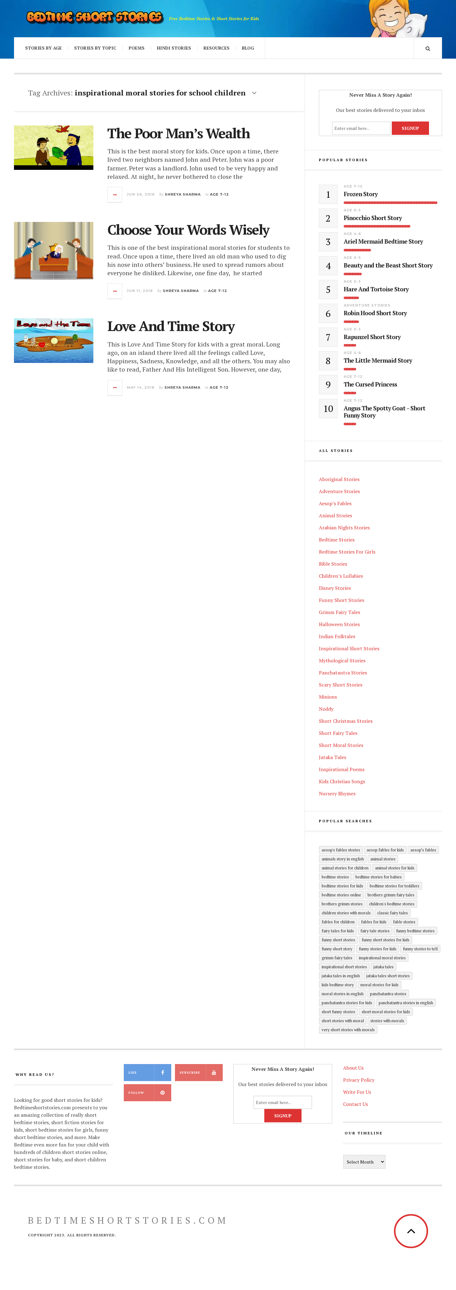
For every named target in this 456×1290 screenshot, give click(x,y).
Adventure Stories (367, 305)
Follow (136, 1093)
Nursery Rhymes (337, 793)
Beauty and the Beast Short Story (388, 265)
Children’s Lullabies (341, 575)
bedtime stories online (341, 895)
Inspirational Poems (341, 769)
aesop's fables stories (341, 850)
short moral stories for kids (386, 1011)
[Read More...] (115, 194)
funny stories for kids (377, 949)
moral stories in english (343, 993)
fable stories (404, 922)
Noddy (326, 708)
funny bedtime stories (415, 931)
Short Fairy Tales (338, 733)
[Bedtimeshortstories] (94, 18)
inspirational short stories (344, 967)
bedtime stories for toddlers (394, 886)
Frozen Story (361, 194)
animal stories (383, 859)
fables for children (338, 922)
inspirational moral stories (382, 958)
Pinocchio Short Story (373, 218)
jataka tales (383, 967)
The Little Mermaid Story (378, 360)
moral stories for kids (379, 984)
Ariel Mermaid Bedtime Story (383, 241)
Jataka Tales (332, 757)
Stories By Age (43, 48)
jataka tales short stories (388, 976)
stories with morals (387, 1020)
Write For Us (357, 1092)
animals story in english (343, 859)
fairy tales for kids (338, 931)
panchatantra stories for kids (347, 1002)
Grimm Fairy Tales (339, 612)
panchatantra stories (388, 993)
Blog (248, 48)
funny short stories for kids (385, 940)
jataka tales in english (341, 976)
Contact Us (355, 1104)
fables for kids (374, 922)
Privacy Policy (358, 1079)
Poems (137, 48)
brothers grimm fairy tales (391, 895)
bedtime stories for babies (378, 877)
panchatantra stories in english (406, 1002)
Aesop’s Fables (335, 503)
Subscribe (190, 1073)
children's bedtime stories (391, 904)
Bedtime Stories (337, 539)
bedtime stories (335, 877)
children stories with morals (346, 913)
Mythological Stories (342, 660)
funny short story (337, 949)
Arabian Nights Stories (344, 527)
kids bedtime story (338, 984)
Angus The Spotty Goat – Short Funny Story (384, 412)
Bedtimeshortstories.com (128, 1220)
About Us (353, 1067)
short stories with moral (343, 1020)
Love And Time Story (170, 325)
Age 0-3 (352, 210)
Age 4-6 (352, 234)
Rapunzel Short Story (372, 337)
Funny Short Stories (341, 600)
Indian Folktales (337, 636)
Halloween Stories (339, 624)
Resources (216, 48)
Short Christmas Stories (346, 721)
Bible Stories (333, 563)
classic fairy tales (392, 913)
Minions (328, 696)
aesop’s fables (423, 850)
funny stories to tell (420, 949)
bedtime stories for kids (342, 886)
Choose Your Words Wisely (188, 229)
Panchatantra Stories (343, 672)
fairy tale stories (375, 931)
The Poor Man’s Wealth (178, 133)
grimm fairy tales (337, 958)
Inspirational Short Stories (349, 648)
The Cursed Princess (370, 384)
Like (132, 1073)
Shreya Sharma (183, 194)
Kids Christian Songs (342, 781)
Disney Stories (335, 588)
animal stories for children (345, 868)
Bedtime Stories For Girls (347, 551)
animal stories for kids (394, 868)
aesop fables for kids (385, 850)
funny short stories (338, 940)
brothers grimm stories (342, 904)
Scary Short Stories (340, 684)
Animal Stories (335, 515)
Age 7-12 (219, 194)
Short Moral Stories (341, 745)
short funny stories (338, 1011)
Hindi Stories (174, 48)
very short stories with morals (348, 1029)
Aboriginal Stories (339, 479)
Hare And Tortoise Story (376, 289)
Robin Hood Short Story (375, 313)
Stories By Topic (95, 48)
